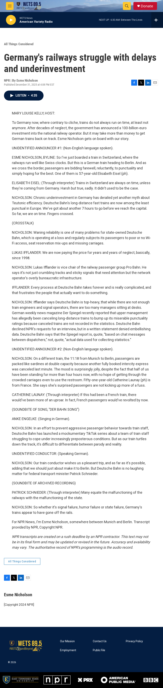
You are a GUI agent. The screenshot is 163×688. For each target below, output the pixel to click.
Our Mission (67, 641)
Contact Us (100, 641)
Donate (147, 6)
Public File (99, 650)
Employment (68, 650)
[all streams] (157, 20)
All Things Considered (18, 44)
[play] (11, 20)
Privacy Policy (134, 641)
